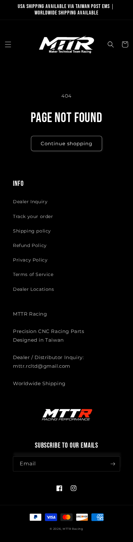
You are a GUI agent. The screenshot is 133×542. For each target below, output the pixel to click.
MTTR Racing (73, 528)
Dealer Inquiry (30, 201)
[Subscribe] (113, 463)
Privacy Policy (30, 260)
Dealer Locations (33, 289)
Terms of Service (33, 274)
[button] (8, 44)
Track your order (33, 216)
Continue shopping (66, 143)
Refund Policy (30, 245)
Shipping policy (32, 231)
